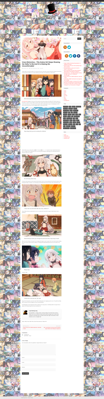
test (79, 124)
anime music (65, 108)
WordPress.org (66, 138)
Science (65, 99)
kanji (72, 116)
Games (65, 94)
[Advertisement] (52, 27)
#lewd (31, 321)
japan (80, 114)
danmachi (69, 114)
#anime (23, 321)
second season (66, 122)
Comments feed (67, 137)
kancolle (69, 116)
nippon (71, 120)
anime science (75, 110)
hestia (77, 114)
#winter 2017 (45, 321)
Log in (65, 134)
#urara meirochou (39, 321)
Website (23, 367)
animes (71, 110)
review (74, 120)
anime (70, 106)
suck (74, 124)
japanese (65, 116)
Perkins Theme (30, 397)
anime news (70, 108)
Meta (65, 98)
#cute (28, 321)
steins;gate (70, 124)
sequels (74, 122)
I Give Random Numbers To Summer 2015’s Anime (73, 81)
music (77, 118)
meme (64, 118)
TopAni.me (25, 397)
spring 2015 (65, 124)
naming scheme (66, 120)
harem (73, 114)
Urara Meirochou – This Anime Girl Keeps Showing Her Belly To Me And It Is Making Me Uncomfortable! (73, 74)
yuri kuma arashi (73, 128)
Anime (65, 90)
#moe (33, 321)
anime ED (73, 106)
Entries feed (66, 135)
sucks (77, 124)
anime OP (75, 108)
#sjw (35, 321)
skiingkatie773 (26, 334)
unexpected (68, 126)
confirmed (65, 114)
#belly (26, 321)
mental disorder (69, 118)
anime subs (65, 112)
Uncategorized (66, 100)
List (64, 96)
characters (75, 112)
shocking (78, 122)
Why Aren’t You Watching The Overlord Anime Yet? (73, 82)
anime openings (66, 110)
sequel (71, 122)
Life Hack (65, 95)
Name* (23, 357)
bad (69, 112)
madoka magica (76, 116)
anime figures (78, 106)
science (78, 120)
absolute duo (66, 106)
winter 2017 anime (66, 128)
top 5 (64, 126)
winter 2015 (73, 126)
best (71, 112)
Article (65, 92)
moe (74, 118)
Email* (23, 362)
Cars (65, 93)
